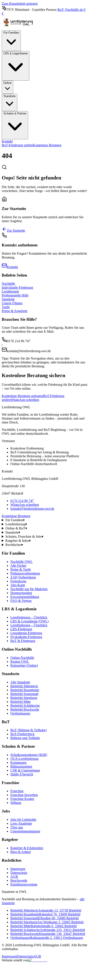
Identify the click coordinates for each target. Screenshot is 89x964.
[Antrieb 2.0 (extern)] (37, 960)
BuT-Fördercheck (22, 734)
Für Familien (11, 32)
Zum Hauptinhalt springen (20, 3)
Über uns (16, 827)
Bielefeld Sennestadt (24, 694)
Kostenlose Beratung (47, 145)
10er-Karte (17, 585)
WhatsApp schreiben (25, 400)
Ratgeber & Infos (18, 540)
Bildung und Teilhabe (25, 738)
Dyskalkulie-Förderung (26, 637)
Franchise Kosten (22, 799)
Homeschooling (21, 593)
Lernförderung (16, 524)
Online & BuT (16, 528)
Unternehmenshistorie (25, 831)
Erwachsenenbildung (24, 597)
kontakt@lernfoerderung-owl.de (32, 508)
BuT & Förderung (22, 641)
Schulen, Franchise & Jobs (24, 536)
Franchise (17, 791)
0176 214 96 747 (22, 501)
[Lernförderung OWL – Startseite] (19, 28)
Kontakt (7, 141)
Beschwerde (18, 880)
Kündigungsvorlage (23, 884)
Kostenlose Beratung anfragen (22, 396)
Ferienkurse (18, 581)
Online (7, 83)
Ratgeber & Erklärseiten (26, 848)
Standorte (9, 96)
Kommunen (18, 762)
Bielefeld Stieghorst (23, 698)
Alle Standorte (20, 682)
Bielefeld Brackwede (24, 709)
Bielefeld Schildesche (25, 705)
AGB (14, 876)
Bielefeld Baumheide (24, 690)
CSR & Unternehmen (25, 770)
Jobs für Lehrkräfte (23, 819)
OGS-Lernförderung (24, 758)
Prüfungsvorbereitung (25, 573)
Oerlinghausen (20, 713)
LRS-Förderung (21, 629)
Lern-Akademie (21, 823)
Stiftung (15, 802)
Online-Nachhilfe (22, 657)
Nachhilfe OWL (21, 561)
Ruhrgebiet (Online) (24, 665)
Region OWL (19, 661)
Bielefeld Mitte (20, 701)
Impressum (17, 869)
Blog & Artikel (20, 852)
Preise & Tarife (20, 569)
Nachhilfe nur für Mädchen (29, 589)
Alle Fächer (18, 565)
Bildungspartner (21, 766)
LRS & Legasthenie (15, 53)
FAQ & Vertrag (21, 600)
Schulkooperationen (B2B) (28, 755)
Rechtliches (14, 545)
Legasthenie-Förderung (26, 633)
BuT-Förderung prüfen (17, 145)
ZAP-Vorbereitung (23, 577)
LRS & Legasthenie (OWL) (29, 621)
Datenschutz (18, 872)
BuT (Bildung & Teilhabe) (28, 730)
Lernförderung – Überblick (28, 617)
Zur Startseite (16, 230)
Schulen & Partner (14, 113)
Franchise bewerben (24, 795)
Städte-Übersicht (21, 774)
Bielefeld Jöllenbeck (24, 686)
